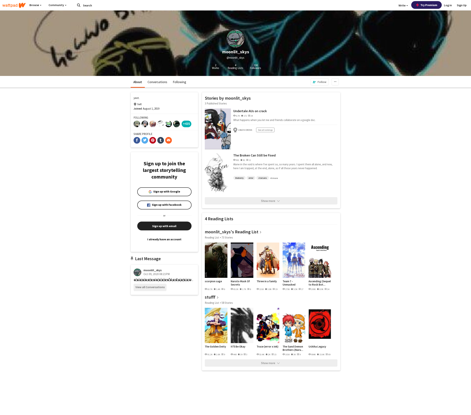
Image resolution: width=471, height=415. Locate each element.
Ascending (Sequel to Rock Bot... (320, 283)
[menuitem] (320, 82)
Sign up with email (164, 226)
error (251, 178)
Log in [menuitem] (448, 5)
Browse (34, 5)
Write (402, 5)
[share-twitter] (144, 140)
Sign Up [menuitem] (462, 5)
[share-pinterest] (152, 140)
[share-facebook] (137, 140)
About (137, 82)
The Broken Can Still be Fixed (254, 155)
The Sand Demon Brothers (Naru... (293, 348)
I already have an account (164, 239)
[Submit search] (78, 5)
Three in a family (267, 281)
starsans (262, 178)
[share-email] (168, 140)
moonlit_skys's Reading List (231, 232)
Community (57, 5)
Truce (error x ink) (267, 346)
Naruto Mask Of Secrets (240, 283)
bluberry (239, 178)
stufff (210, 297)
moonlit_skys (153, 270)
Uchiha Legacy (317, 346)
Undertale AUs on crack (250, 111)
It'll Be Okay (238, 346)
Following (179, 82)
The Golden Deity (215, 346)
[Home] (14, 5)
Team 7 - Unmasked (289, 283)
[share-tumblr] (160, 140)
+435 (186, 124)
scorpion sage (213, 281)
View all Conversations (150, 287)
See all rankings (265, 130)
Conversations (157, 82)
